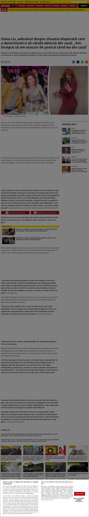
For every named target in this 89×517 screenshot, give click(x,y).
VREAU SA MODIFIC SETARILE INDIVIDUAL (79, 500)
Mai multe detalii (29, 493)
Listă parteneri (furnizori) (47, 499)
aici (31, 506)
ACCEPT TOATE (80, 494)
